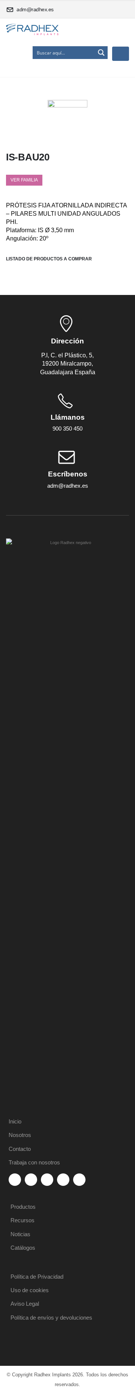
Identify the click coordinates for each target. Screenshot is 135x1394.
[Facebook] (15, 1179)
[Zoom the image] (67, 542)
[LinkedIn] (63, 1179)
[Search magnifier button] (101, 52)
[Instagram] (47, 1179)
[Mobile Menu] (120, 54)
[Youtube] (31, 1179)
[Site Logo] (32, 29)
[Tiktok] (79, 1179)
